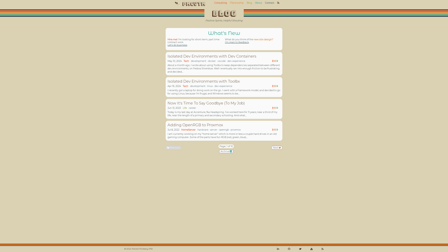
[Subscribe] (323, 249)
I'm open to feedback (237, 42)
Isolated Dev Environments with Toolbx (204, 81)
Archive (225, 151)
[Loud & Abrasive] (311, 249)
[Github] (289, 249)
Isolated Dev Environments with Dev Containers (212, 56)
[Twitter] (300, 249)
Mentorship (237, 2)
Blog (249, 2)
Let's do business (177, 45)
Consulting (220, 2)
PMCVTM (193, 4)
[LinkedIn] (278, 249)
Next (276, 147)
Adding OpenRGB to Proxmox (195, 125)
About (258, 2)
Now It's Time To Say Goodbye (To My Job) (206, 103)
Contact (269, 2)
